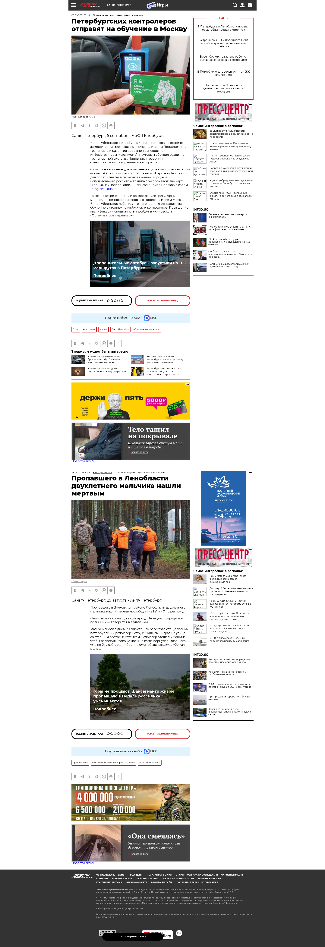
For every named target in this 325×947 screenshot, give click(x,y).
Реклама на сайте (147, 878)
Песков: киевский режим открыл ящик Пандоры (227, 215)
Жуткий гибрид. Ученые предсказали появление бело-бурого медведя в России (231, 183)
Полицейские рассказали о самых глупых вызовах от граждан (228, 265)
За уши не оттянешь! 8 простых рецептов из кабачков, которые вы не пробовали (231, 133)
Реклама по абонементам (178, 878)
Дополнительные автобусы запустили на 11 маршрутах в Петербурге (137, 265)
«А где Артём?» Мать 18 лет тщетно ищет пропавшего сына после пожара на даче (230, 628)
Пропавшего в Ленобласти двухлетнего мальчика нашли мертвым (223, 88)
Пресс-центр (136, 875)
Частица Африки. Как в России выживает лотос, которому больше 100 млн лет (230, 603)
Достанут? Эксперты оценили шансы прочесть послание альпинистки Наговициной (231, 591)
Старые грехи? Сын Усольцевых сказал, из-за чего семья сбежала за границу (231, 195)
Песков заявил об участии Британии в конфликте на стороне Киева (229, 228)
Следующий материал (133, 937)
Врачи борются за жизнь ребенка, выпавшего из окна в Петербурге (223, 58)
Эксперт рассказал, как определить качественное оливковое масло (229, 660)
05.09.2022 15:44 (80, 15)
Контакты (102, 878)
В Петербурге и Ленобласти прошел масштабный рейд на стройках (223, 28)
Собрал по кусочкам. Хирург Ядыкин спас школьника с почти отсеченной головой (231, 171)
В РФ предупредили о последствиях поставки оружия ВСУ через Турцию (229, 685)
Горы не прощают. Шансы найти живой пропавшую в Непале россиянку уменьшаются (133, 696)
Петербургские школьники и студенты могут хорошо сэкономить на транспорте (164, 371)
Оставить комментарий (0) (162, 300)
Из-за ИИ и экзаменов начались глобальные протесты (227, 673)
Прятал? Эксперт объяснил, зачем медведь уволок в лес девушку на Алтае (230, 158)
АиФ (93, 116)
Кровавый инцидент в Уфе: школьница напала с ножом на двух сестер (229, 712)
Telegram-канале (103, 189)
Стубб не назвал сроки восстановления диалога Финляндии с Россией (230, 254)
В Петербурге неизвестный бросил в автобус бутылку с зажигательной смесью (104, 359)
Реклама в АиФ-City (209, 878)
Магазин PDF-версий (159, 875)
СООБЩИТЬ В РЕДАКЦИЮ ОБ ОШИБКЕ (197, 882)
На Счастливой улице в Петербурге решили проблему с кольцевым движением (166, 359)
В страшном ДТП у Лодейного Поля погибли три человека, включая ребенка (223, 43)
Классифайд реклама (109, 882)
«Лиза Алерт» (79, 581)
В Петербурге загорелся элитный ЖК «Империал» (223, 73)
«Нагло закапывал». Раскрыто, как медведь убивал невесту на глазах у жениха (231, 146)
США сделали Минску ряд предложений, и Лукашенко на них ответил (229, 242)
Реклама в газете (122, 878)
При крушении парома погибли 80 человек (229, 698)
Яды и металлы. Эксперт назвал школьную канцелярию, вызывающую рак (228, 578)
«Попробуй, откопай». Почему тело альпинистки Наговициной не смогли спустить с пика (230, 616)
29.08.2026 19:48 (80, 472)
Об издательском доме (110, 875)
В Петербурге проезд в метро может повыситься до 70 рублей (107, 370)
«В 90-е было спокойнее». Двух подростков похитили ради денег (229, 639)
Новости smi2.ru (83, 461)
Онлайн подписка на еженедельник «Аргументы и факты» (210, 875)
